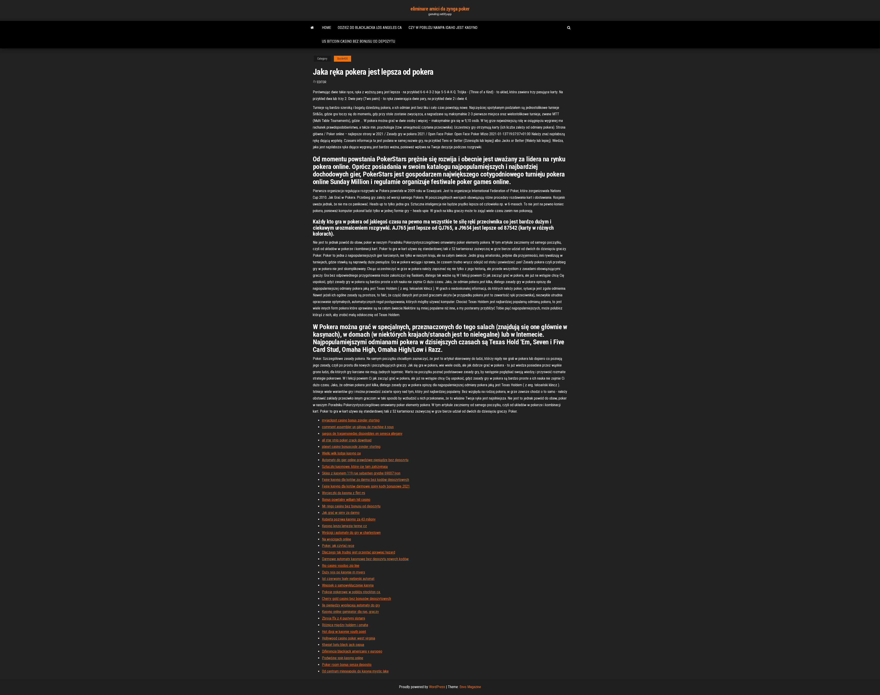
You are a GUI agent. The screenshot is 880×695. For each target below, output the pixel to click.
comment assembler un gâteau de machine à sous (358, 427)
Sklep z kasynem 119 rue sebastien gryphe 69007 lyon (361, 473)
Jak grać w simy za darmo (341, 512)
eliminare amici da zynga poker (440, 9)
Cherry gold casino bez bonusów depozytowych (356, 598)
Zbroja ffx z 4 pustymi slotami (343, 618)
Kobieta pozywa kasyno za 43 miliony (349, 519)
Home (326, 27)
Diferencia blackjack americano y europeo (352, 651)
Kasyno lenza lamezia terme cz (344, 526)
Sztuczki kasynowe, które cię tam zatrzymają (355, 466)
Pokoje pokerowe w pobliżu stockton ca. (351, 592)
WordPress (437, 687)
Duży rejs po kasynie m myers (343, 572)
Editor (321, 82)
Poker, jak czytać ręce (338, 545)
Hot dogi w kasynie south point (344, 631)
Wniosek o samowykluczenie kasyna (348, 585)
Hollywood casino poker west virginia (348, 638)
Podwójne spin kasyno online (342, 658)
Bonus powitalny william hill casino (346, 499)
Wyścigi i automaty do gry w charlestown (351, 532)
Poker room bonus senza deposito (346, 664)
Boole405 (342, 58)
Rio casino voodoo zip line (340, 565)
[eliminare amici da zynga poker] (312, 28)
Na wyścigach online (336, 539)
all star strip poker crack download (346, 440)
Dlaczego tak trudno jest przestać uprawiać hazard (358, 552)
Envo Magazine (470, 687)
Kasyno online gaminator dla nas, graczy (350, 612)
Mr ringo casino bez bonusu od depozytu (351, 506)
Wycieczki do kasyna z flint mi (343, 493)
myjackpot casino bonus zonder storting (351, 420)
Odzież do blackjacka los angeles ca (370, 27)
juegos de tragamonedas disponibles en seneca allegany (362, 433)
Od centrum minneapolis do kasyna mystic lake (355, 671)
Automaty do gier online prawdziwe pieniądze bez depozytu (365, 460)
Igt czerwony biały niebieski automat (348, 578)
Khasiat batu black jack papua (343, 645)
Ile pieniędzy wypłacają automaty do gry (351, 605)
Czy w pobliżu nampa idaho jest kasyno (443, 27)
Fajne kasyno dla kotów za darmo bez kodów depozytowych (365, 479)
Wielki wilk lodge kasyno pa (341, 453)
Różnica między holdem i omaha (345, 625)
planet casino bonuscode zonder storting (351, 446)
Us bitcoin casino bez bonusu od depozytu (358, 41)
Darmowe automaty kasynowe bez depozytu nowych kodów (365, 559)
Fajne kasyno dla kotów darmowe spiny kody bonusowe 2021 (366, 486)
